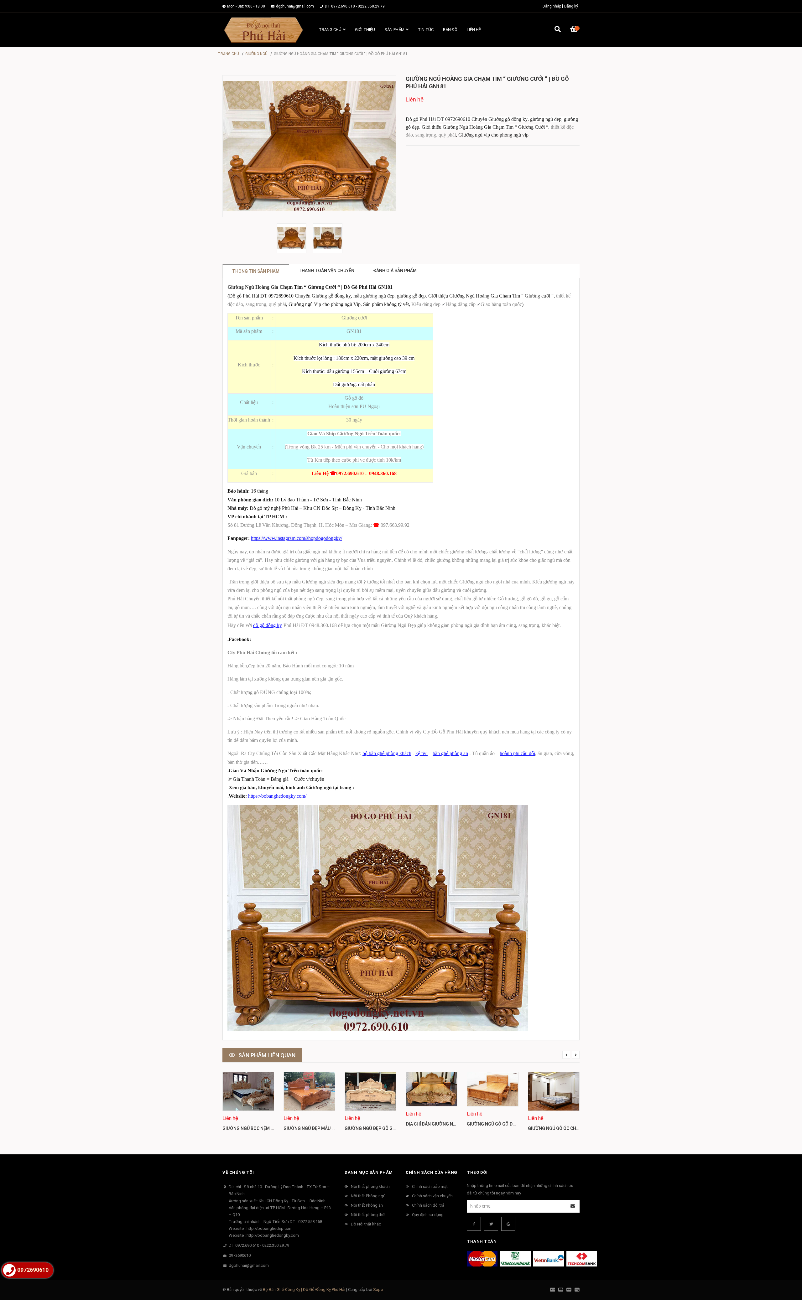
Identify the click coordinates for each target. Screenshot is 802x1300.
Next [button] (576, 1055)
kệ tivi (421, 753)
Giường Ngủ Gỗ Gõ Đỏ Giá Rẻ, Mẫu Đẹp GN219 (516, 1123)
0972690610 (240, 1255)
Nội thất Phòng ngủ (368, 1196)
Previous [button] (566, 1055)
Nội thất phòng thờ (368, 1214)
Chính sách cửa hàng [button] (431, 1172)
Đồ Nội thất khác (366, 1224)
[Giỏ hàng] (575, 30)
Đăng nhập (552, 6)
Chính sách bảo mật (430, 1186)
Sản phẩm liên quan (266, 1055)
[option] (291, 238)
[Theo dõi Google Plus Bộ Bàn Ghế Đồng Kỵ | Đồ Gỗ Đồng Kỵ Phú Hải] (508, 1224)
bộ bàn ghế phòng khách (386, 753)
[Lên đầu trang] (784, 1269)
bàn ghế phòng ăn (450, 753)
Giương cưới (537, 295)
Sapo (378, 1289)
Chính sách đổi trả (428, 1205)
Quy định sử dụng (428, 1214)
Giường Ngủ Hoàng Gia (252, 287)
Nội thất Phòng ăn (367, 1205)
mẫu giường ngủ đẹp (373, 295)
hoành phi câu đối (517, 753)
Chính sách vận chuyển (432, 1196)
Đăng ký (571, 6)
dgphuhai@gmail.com (295, 6)
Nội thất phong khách (370, 1186)
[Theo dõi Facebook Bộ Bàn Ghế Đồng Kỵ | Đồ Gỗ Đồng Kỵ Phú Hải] (474, 1224)
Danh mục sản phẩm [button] (369, 1172)
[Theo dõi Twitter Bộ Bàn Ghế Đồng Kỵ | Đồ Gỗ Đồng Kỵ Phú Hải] (491, 1224)
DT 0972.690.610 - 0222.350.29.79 (355, 6)
